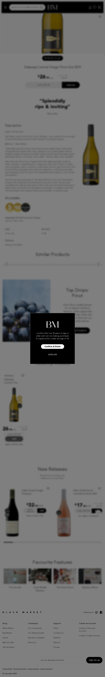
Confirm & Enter (52, 347)
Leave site (52, 354)
